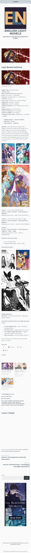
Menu (16, 2)
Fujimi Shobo (11, 402)
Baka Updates (8, 123)
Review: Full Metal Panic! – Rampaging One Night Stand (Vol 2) (16, 464)
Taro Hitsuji (13, 405)
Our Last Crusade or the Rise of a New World (7, 371)
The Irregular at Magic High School (12, 331)
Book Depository (23, 211)
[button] (8, 153)
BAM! (9, 231)
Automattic (25, 551)
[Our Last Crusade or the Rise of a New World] (7, 366)
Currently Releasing (13, 400)
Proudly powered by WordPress (9, 551)
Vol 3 (23, 243)
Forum (12, 121)
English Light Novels (15, 32)
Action (5, 400)
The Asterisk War (8, 330)
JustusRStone (7, 396)
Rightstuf (4, 222)
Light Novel (6, 398)
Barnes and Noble (12, 211)
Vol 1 (14, 241)
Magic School (6, 405)
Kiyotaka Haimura (7, 403)
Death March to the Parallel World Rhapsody (7, 386)
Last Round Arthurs (18, 403)
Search (3, 475)
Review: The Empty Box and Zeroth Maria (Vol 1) (14, 457)
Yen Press (20, 405)
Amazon (4, 211)
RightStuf (4, 213)
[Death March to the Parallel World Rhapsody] (7, 381)
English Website (8, 119)
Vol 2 (19, 243)
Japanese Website (19, 119)
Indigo (14, 231)
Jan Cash (18, 402)
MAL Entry (7, 121)
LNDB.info (16, 123)
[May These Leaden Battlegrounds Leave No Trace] (21, 366)
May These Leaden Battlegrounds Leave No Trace (20, 372)
